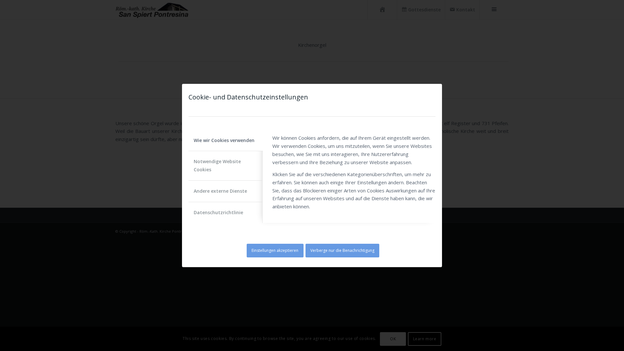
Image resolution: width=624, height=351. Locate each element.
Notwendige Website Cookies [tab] (217, 165)
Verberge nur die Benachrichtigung (342, 250)
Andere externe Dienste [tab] (220, 191)
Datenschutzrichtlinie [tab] (218, 212)
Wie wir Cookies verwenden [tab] (224, 140)
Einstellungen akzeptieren (275, 250)
